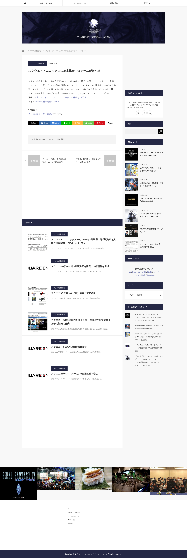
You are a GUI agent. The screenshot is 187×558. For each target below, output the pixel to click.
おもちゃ (151, 275)
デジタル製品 (139, 275)
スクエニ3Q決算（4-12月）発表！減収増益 (73, 293)
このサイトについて (45, 3)
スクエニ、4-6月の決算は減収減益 (69, 347)
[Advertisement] (72, 195)
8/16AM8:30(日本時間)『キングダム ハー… (151, 230)
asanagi (42, 139)
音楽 (144, 272)
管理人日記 (114, 3)
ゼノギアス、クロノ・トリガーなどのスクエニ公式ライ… (151, 169)
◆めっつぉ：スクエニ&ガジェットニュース (91, 554)
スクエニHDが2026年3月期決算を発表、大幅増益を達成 (80, 266)
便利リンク (148, 3)
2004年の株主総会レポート (46, 101)
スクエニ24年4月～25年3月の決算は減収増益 (74, 373)
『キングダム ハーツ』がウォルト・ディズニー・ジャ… (151, 215)
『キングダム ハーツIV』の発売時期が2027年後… (151, 199)
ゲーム (156, 272)
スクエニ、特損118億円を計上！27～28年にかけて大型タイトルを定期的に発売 (83, 322)
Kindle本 (136, 272)
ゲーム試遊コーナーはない (40, 114)
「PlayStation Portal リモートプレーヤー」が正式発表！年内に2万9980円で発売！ (148, 348)
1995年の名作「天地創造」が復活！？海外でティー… (151, 184)
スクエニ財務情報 (37, 63)
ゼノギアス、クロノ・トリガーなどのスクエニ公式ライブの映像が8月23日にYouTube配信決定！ (149, 337)
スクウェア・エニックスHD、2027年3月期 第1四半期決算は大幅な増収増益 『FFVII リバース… (83, 241)
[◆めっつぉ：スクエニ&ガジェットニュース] (93, 43)
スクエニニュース (80, 3)
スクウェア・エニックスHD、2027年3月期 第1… (151, 245)
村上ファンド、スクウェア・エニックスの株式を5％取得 (60, 97)
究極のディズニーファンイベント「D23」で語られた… (151, 154)
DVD (149, 272)
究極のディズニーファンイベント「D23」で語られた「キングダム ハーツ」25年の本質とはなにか (148, 317)
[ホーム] (25, 3)
